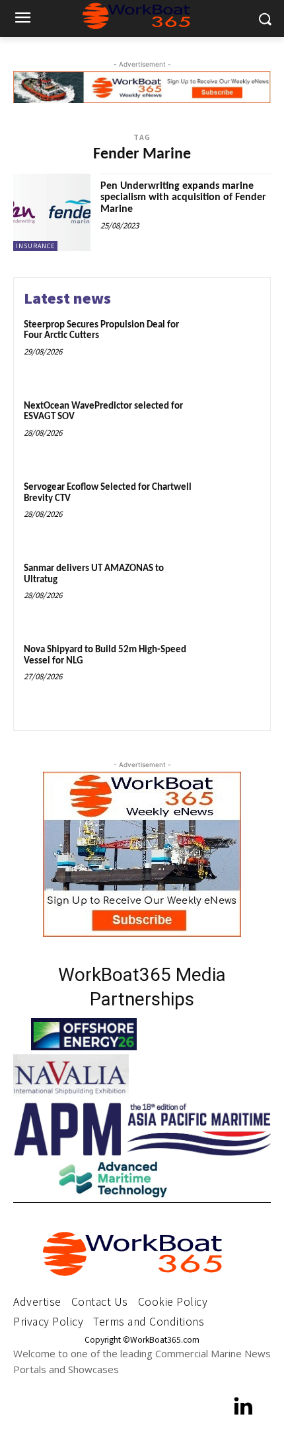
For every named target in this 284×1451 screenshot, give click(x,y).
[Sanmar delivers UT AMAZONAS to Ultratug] (229, 592)
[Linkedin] (244, 1407)
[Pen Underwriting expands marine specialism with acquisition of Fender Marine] (51, 212)
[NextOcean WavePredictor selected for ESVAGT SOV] (229, 429)
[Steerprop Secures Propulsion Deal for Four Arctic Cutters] (229, 348)
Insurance (35, 246)
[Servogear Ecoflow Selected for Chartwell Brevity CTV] (229, 510)
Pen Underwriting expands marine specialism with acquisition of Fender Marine (183, 198)
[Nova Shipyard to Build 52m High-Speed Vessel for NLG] (229, 673)
